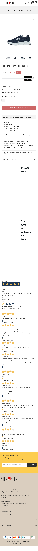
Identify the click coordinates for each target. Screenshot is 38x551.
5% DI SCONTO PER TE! (10, 455)
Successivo (14, 311)
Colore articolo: (11, 92)
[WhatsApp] (8, 515)
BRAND (8, 10)
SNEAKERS (22, 10)
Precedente (5, 311)
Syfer (23, 544)
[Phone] (11, 515)
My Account (6, 526)
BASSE (29, 10)
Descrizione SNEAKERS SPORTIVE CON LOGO (17, 117)
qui (11, 470)
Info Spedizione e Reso (10, 159)
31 (3, 100)
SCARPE (14, 10)
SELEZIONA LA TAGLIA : (9, 96)
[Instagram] (5, 515)
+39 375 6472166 (6, 505)
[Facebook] (2, 515)
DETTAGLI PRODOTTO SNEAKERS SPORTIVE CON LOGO (17, 153)
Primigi (4, 63)
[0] (32, 3)
